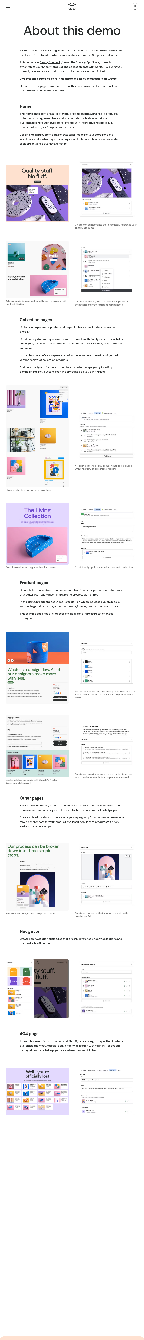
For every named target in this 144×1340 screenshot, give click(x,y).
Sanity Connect (50, 62)
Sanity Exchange (56, 144)
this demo (66, 79)
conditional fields (112, 339)
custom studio (93, 79)
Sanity (24, 55)
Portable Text (72, 602)
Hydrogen (54, 50)
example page (34, 613)
